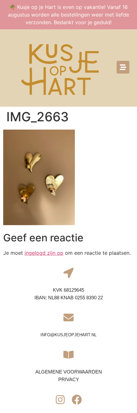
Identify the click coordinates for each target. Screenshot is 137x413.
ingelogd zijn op (44, 253)
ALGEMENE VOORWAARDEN (68, 371)
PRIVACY (68, 379)
